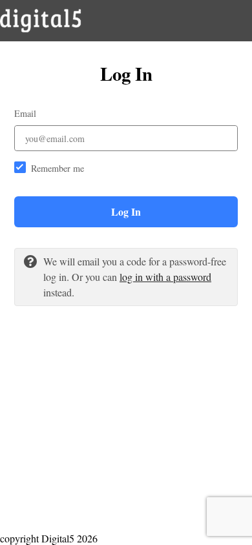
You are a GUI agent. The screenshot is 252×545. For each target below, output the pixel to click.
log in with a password (165, 276)
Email (25, 113)
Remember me (57, 168)
